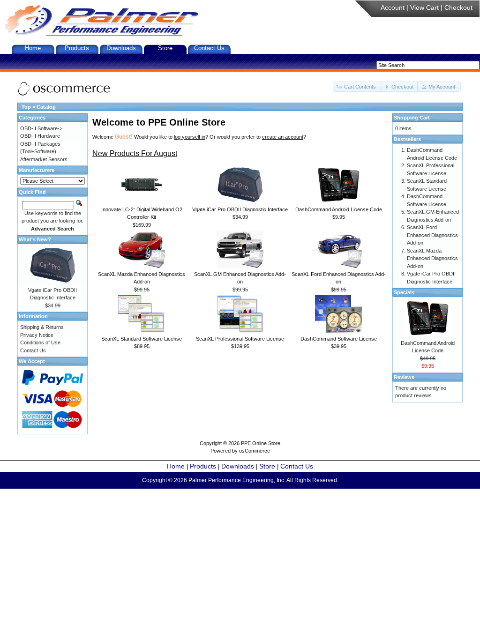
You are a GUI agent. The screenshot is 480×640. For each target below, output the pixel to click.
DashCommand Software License (338, 339)
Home (33, 48)
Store (165, 48)
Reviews (404, 377)
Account (393, 7)
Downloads (121, 48)
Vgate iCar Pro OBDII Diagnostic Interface (240, 209)
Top (26, 107)
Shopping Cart (412, 117)
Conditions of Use (40, 342)
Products (77, 48)
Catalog (46, 107)
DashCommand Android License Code (338, 209)
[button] (357, 87)
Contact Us (209, 48)
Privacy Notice (36, 335)
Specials (404, 292)
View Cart (424, 7)
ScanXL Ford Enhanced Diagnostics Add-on (432, 235)
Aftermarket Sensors (44, 159)
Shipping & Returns (42, 327)
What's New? (35, 239)
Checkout (458, 7)
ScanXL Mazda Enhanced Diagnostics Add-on (432, 258)
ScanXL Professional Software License (240, 339)
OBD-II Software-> (41, 128)
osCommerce (254, 451)
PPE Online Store (260, 443)
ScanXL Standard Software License (141, 339)
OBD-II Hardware (40, 136)
